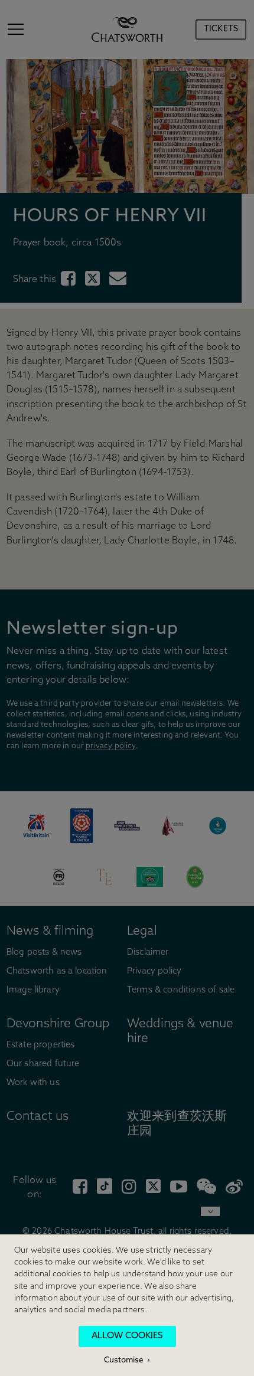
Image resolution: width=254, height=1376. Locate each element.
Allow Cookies (127, 1336)
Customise (124, 1360)
